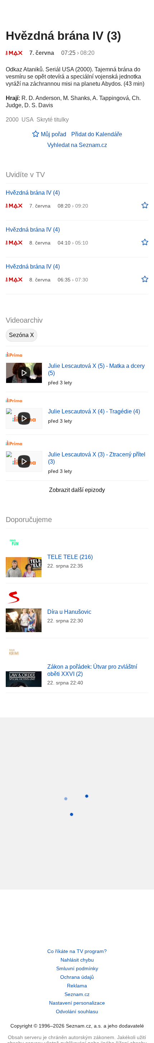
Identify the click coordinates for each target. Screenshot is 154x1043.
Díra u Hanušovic (69, 612)
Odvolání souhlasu (77, 1011)
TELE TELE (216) (70, 557)
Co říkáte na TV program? (77, 951)
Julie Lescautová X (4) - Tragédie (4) (94, 411)
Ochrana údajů (77, 977)
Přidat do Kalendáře (96, 134)
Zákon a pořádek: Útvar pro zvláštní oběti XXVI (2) (92, 670)
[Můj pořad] (144, 205)
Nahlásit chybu (77, 960)
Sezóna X (21, 335)
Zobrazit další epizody (77, 490)
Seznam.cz (77, 994)
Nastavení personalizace (77, 1003)
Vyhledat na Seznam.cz (77, 145)
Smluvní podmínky (77, 968)
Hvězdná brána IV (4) (33, 193)
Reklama (77, 986)
